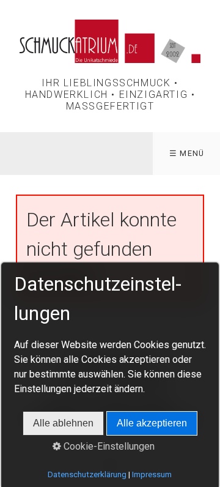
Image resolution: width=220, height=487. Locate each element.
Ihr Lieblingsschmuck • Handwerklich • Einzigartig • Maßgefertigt (110, 94)
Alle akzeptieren (152, 423)
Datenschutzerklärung (87, 474)
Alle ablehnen (63, 423)
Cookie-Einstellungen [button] (108, 446)
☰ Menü (187, 153)
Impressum (152, 474)
